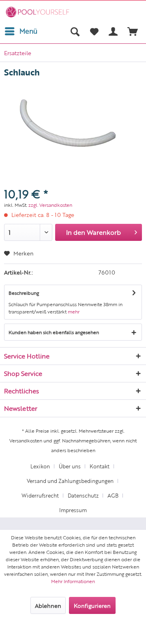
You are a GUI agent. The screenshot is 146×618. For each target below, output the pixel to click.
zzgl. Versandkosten (50, 205)
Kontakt (100, 466)
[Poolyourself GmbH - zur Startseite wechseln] (37, 12)
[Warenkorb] (133, 31)
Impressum (73, 509)
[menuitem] (20, 31)
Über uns (70, 466)
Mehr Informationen (73, 581)
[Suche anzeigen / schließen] (75, 31)
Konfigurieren (92, 605)
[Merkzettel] (94, 31)
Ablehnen (48, 605)
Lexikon (40, 466)
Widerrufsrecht (40, 495)
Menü (28, 30)
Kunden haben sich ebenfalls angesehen (54, 332)
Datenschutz (83, 495)
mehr (73, 311)
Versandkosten (25, 440)
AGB (112, 495)
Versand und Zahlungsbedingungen (70, 480)
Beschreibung (24, 293)
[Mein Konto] (113, 31)
